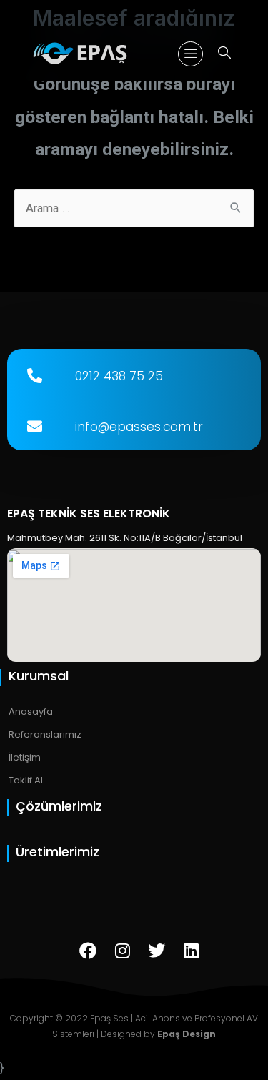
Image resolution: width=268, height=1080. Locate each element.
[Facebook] (88, 950)
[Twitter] (156, 950)
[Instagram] (122, 950)
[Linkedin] (191, 950)
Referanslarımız (45, 734)
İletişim (25, 757)
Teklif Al (26, 780)
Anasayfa (31, 711)
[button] (190, 53)
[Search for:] (134, 208)
